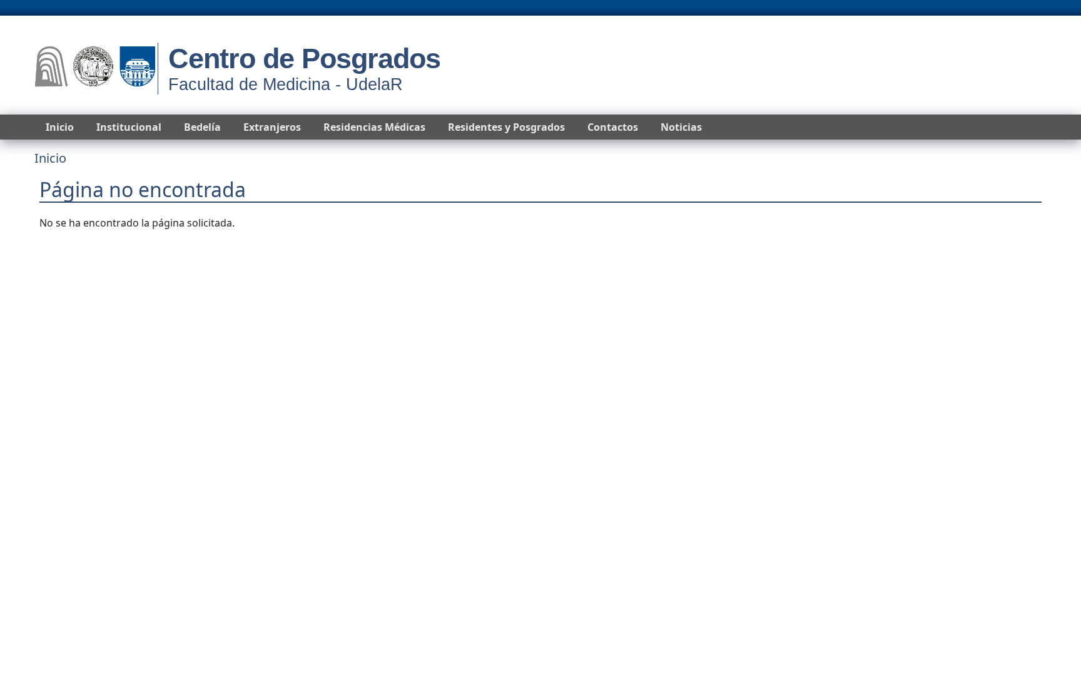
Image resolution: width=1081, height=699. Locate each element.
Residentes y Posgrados (506, 127)
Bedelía (202, 127)
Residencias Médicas (374, 127)
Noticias (681, 127)
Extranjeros (272, 127)
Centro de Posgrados (304, 58)
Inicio (60, 127)
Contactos (612, 127)
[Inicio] (95, 68)
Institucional (128, 127)
